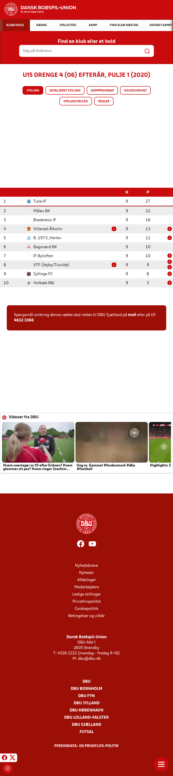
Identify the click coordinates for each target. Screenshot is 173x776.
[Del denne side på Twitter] (12, 758)
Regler (103, 101)
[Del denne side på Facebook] (4, 758)
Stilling (33, 90)
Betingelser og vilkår (86, 616)
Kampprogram (102, 90)
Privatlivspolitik (87, 602)
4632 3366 (24, 320)
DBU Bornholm (86, 689)
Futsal (87, 732)
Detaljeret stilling (65, 90)
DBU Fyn (86, 696)
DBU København (86, 710)
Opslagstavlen (76, 101)
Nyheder (86, 573)
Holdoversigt (135, 90)
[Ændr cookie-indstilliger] (7, 768)
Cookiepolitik (86, 609)
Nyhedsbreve (86, 566)
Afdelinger (86, 580)
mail (132, 315)
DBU (86, 682)
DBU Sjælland (86, 725)
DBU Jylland (87, 703)
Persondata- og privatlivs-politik (86, 746)
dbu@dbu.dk (89, 659)
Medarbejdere (86, 587)
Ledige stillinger (86, 594)
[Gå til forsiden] (38, 9)
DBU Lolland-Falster (86, 718)
